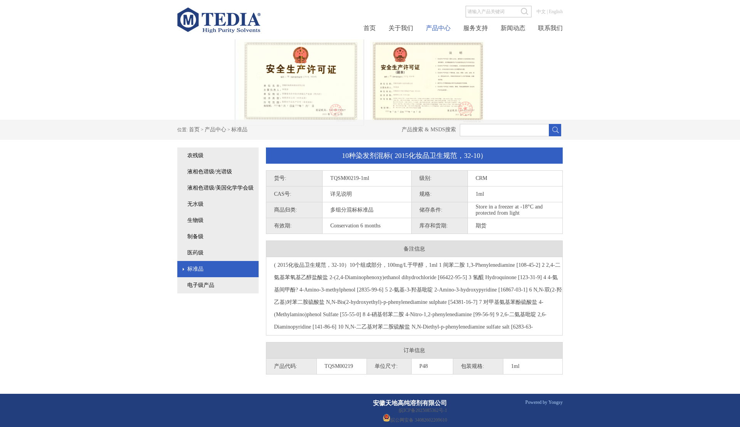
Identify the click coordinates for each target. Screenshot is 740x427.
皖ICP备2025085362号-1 (423, 410)
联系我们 (550, 28)
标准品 (239, 129)
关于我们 (400, 28)
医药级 (195, 253)
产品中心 (438, 28)
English (556, 11)
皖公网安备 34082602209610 (418, 419)
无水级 (195, 204)
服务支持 (475, 28)
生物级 (195, 220)
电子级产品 (200, 285)
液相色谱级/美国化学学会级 (220, 188)
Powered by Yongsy (544, 402)
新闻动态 (513, 28)
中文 (541, 11)
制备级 (195, 236)
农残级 (195, 155)
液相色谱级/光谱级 (209, 172)
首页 (369, 28)
